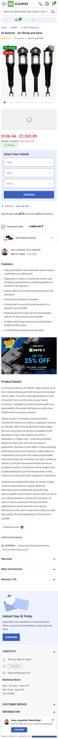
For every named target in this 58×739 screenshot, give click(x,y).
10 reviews (19, 38)
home (4, 27)
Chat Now (19, 730)
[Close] (53, 720)
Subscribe (11, 637)
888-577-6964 (18, 254)
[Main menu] (4, 4)
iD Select (14, 27)
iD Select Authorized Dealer (13, 527)
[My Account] (47, 4)
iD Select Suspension (30, 27)
